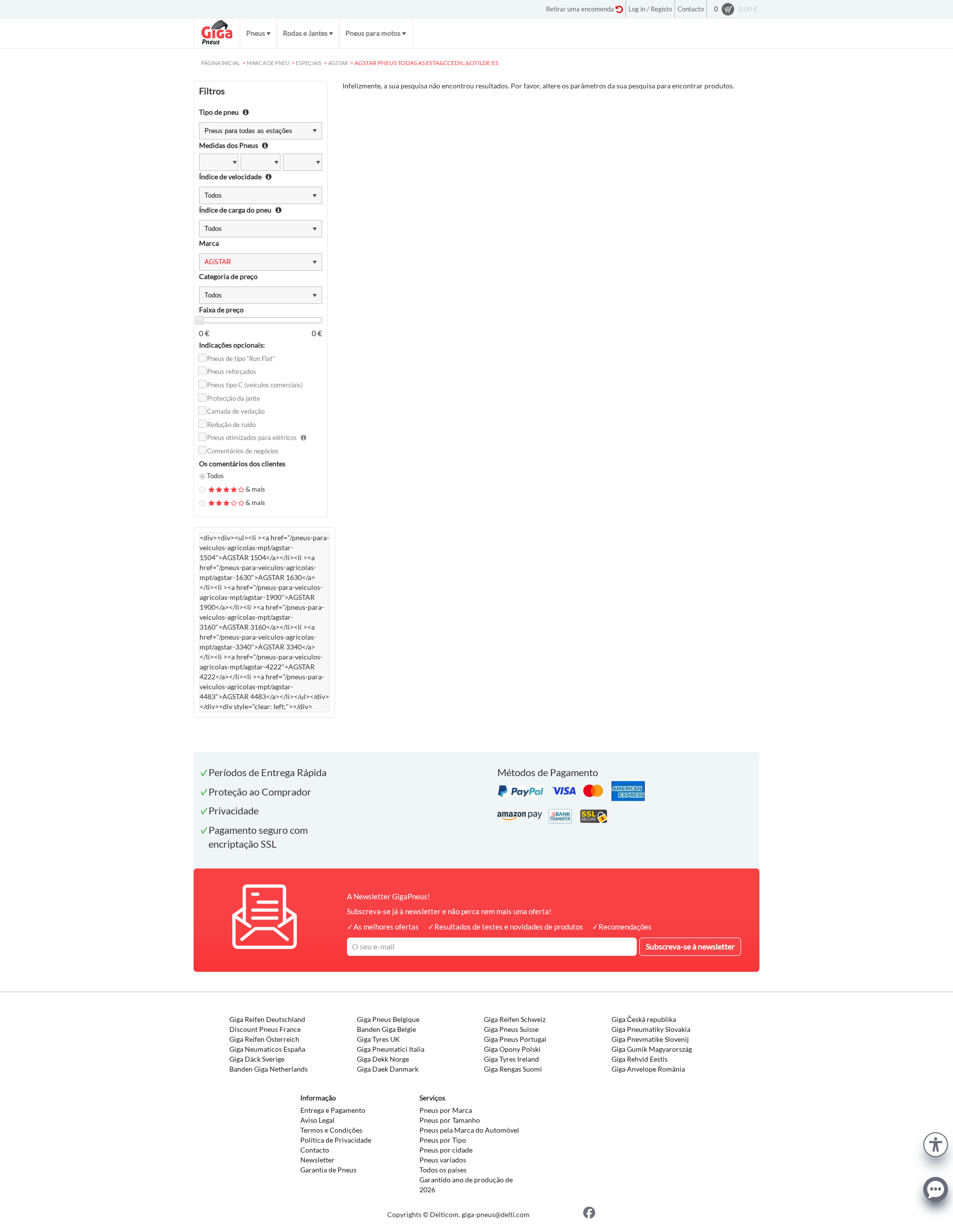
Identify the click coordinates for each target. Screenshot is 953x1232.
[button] (935, 1143)
